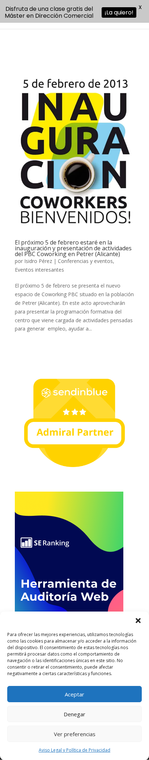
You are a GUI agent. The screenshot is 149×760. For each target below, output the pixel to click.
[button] (138, 620)
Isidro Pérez (38, 261)
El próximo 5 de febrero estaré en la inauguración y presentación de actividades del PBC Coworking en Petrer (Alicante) (73, 248)
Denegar (74, 714)
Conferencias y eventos (85, 261)
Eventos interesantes (39, 269)
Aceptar (74, 694)
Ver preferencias (74, 734)
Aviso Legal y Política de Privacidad (74, 750)
